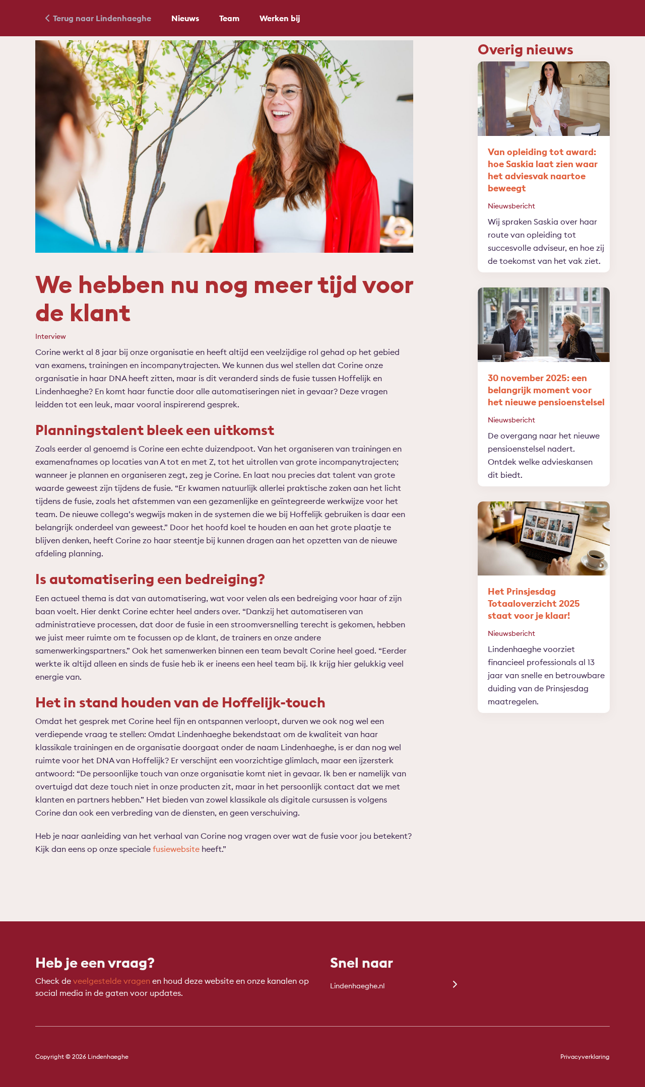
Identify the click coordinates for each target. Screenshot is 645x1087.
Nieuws (185, 18)
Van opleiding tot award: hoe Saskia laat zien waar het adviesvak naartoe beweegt (543, 170)
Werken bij (280, 18)
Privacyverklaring (585, 1056)
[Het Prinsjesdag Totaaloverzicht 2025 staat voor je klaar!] (544, 538)
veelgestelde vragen (111, 981)
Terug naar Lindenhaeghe (102, 18)
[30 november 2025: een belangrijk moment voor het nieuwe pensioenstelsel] (544, 324)
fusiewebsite (176, 849)
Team (229, 18)
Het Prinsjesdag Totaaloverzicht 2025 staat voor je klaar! (534, 603)
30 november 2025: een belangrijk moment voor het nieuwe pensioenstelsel (546, 390)
